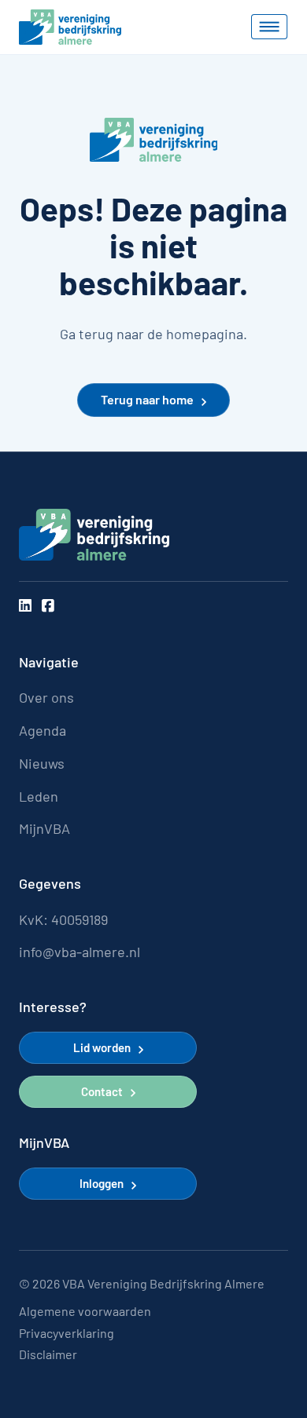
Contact (102, 1091)
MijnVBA (44, 828)
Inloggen (102, 1183)
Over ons (46, 697)
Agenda (42, 730)
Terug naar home (147, 399)
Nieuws (42, 763)
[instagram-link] (25, 606)
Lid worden (102, 1047)
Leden (38, 796)
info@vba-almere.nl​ (79, 952)
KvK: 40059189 (63, 920)
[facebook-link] (48, 606)
